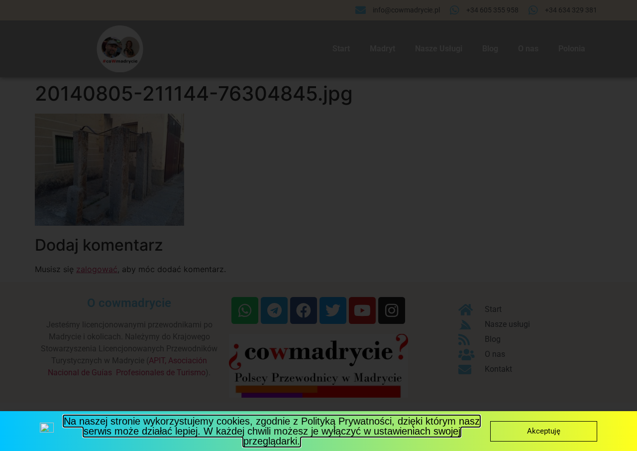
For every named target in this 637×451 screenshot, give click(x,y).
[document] (318, 225)
